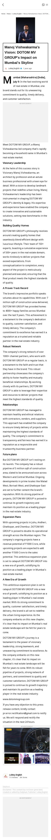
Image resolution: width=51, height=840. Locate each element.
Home (3, 13)
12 (44, 5)
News (9, 13)
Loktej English (17, 13)
